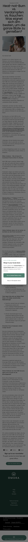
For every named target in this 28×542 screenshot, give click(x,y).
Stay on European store (14, 280)
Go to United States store (14, 275)
